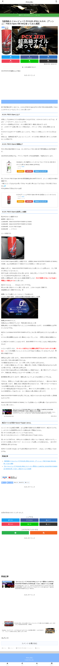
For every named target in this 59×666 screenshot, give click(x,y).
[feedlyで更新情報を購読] (15, 532)
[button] (54, 337)
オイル (4, 482)
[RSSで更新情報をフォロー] (43, 532)
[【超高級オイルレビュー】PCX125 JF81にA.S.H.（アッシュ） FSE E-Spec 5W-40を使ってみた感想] (36, 411)
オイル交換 (10, 482)
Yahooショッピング (40, 171)
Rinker (23, 166)
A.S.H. (17, 482)
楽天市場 (29, 171)
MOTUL (22, 482)
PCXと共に (29, 2)
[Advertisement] (29, 87)
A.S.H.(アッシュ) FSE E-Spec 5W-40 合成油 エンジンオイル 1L (36, 194)
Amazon (20, 171)
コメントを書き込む (29, 643)
